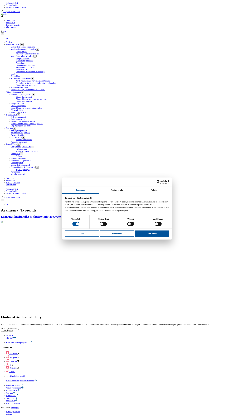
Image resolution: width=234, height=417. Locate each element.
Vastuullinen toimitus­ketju (25, 67)
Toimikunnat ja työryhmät (21, 160)
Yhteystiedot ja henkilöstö (21, 147)
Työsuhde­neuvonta (18, 119)
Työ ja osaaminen (17, 103)
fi (2, 34)
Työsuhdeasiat (11, 115)
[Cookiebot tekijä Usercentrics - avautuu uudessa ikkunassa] (158, 182)
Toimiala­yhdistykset (18, 158)
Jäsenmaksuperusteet (24, 140)
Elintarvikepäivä (12, 5)
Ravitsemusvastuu (22, 69)
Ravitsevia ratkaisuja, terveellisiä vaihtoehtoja (33, 81)
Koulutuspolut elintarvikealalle (27, 54)
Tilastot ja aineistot (13, 25)
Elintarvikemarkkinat (24, 97)
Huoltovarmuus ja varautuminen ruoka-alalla (28, 90)
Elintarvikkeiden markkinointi (27, 85)
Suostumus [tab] (80, 190)
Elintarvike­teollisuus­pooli (20, 165)
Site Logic (15, 408)
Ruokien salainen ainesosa (16, 7)
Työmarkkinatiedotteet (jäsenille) (23, 121)
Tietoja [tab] (153, 190)
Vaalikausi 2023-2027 (19, 112)
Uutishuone (10, 20)
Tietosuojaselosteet (13, 412)
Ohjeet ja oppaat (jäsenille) (21, 126)
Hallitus (19, 156)
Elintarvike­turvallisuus (19, 87)
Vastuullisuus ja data (18, 106)
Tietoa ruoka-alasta (13, 44)
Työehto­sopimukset (18, 117)
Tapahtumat (10, 23)
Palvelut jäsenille (17, 135)
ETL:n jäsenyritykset (19, 130)
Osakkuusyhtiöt (17, 163)
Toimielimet (15, 154)
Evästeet (9, 414)
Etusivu (9, 42)
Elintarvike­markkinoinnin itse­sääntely (30, 72)
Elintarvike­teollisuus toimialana (23, 47)
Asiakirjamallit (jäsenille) (20, 133)
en (7, 38)
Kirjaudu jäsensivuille (19, 142)
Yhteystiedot (11, 27)
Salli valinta (117, 234)
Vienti (13, 74)
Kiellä (82, 234)
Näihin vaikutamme (13, 92)
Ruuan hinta (15, 76)
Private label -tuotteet (24, 101)
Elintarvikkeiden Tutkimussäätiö (23, 167)
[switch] (103, 224)
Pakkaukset (20, 63)
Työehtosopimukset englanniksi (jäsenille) (27, 124)
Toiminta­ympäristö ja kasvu (21, 94)
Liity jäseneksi (16, 137)
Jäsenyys (9, 128)
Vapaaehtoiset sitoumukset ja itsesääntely (26, 108)
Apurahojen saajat (22, 170)
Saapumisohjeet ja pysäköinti (27, 151)
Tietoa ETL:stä (11, 144)
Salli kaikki (152, 234)
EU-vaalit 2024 (17, 110)
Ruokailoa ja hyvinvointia (21, 78)
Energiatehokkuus (22, 59)
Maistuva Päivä (12, 3)
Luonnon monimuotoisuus (26, 65)
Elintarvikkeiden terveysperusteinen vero (31, 99)
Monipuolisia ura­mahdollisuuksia (23, 49)
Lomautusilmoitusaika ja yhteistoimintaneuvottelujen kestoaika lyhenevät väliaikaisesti (55, 216)
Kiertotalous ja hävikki (24, 61)
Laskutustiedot (21, 149)
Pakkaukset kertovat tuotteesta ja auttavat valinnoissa (36, 83)
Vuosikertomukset (18, 174)
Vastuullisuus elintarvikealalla (22, 56)
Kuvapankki (15, 172)
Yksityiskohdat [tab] (117, 190)
